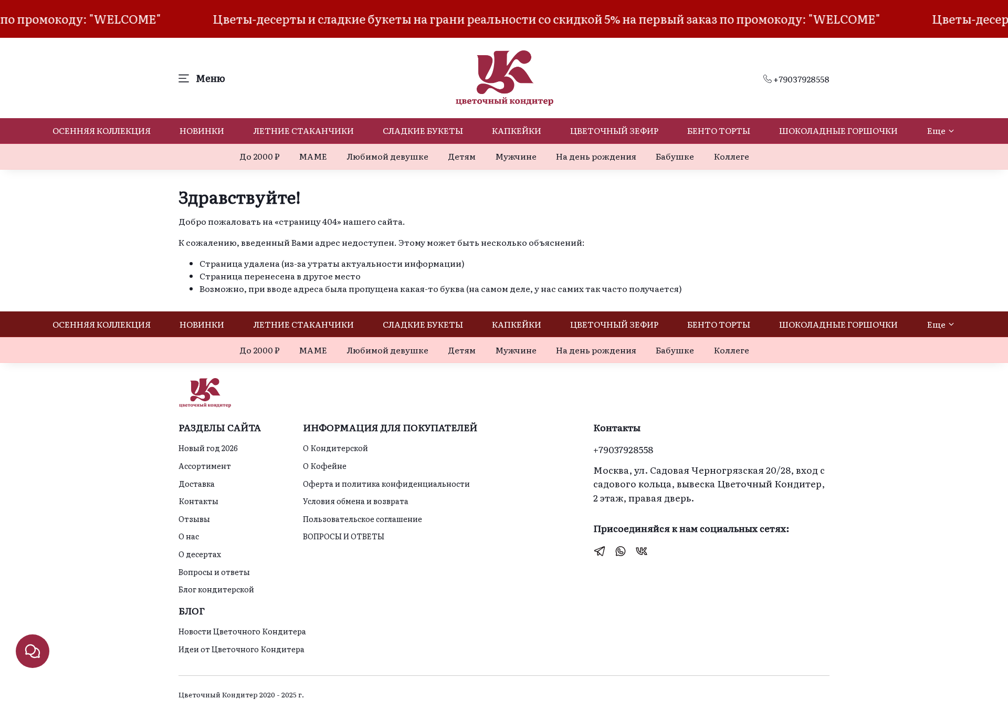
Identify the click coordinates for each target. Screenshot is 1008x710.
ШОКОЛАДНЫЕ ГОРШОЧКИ (838, 130)
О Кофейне (324, 465)
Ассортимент (204, 465)
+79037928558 (801, 78)
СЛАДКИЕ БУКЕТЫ (423, 130)
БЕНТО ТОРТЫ (718, 130)
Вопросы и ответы (214, 571)
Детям (462, 156)
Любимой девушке (387, 156)
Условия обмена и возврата (355, 500)
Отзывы (194, 518)
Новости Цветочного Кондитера (242, 630)
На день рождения (596, 156)
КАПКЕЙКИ (516, 130)
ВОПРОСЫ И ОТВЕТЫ (343, 535)
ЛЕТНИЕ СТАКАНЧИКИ (304, 130)
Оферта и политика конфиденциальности (386, 483)
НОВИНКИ (202, 130)
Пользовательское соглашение (362, 518)
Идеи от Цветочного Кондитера (241, 648)
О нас (188, 535)
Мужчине (516, 156)
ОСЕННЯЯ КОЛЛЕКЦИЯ (101, 130)
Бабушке (675, 156)
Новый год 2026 (208, 447)
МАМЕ (313, 156)
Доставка (196, 483)
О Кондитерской (335, 447)
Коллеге (731, 156)
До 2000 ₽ (259, 156)
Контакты (198, 500)
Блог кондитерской (216, 588)
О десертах (199, 553)
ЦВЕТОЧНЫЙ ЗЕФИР (614, 130)
